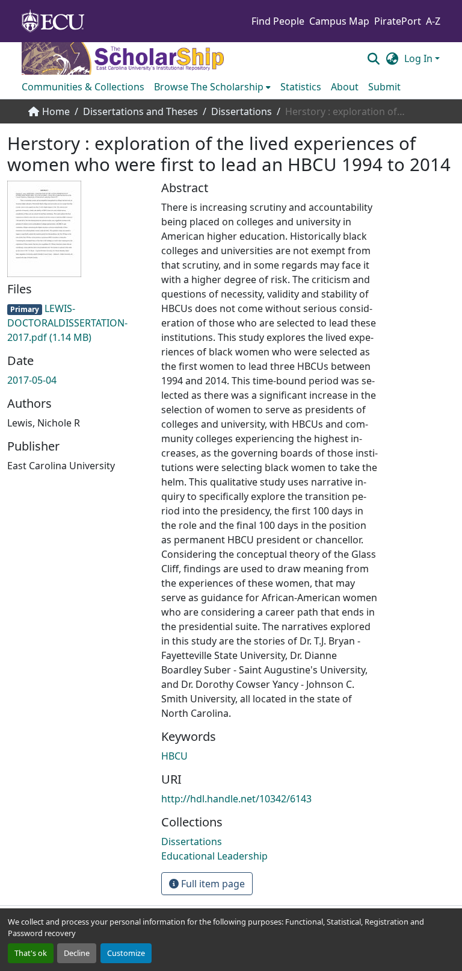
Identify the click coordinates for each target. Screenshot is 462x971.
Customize (126, 953)
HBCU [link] (174, 756)
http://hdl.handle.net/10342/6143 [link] (236, 798)
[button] (373, 58)
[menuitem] (212, 87)
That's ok (30, 953)
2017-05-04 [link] (32, 380)
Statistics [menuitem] (300, 86)
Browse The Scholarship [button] (208, 86)
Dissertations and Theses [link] (140, 111)
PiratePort (397, 21)
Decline (77, 953)
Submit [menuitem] (384, 86)
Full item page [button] (212, 883)
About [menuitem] (345, 86)
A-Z (433, 21)
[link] (77, 323)
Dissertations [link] (241, 111)
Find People (277, 21)
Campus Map (339, 21)
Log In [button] (419, 58)
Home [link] (56, 111)
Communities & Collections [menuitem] (83, 86)
